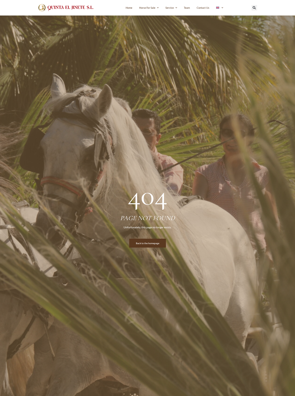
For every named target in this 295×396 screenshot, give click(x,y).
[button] (254, 8)
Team (187, 7)
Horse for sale (147, 7)
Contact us (203, 7)
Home (129, 7)
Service (169, 7)
